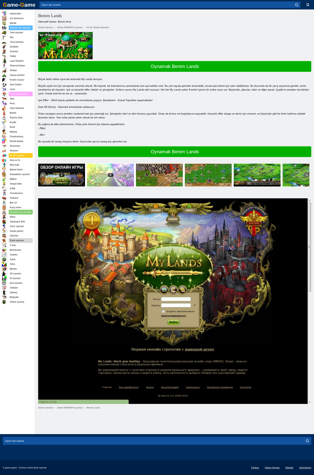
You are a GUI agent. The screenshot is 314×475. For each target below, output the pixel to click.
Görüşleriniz (305, 467)
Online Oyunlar (272, 467)
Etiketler (289, 467)
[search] (297, 4)
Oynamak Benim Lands (175, 66)
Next (306, 175)
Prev (43, 175)
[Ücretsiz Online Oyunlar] (19, 5)
